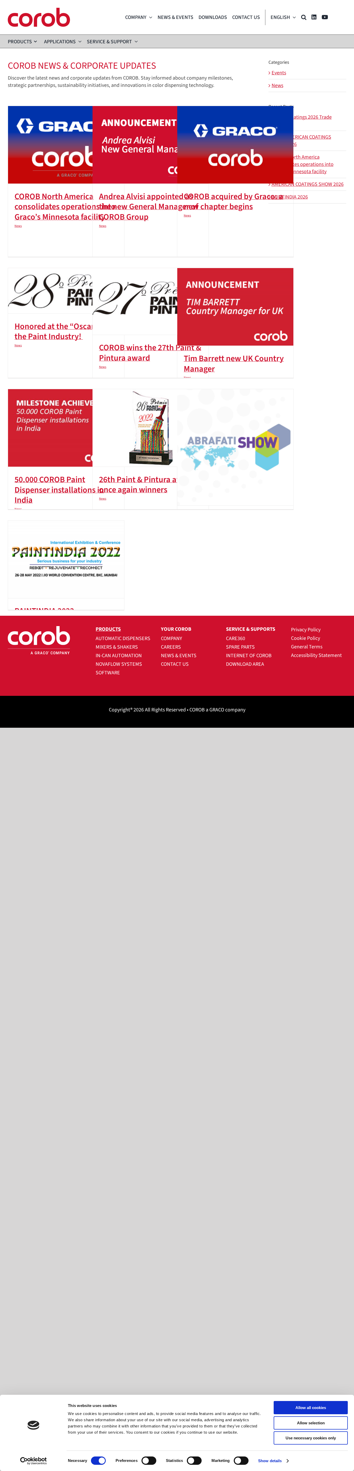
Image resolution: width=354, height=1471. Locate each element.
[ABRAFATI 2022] (235, 447)
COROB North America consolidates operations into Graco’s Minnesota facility (65, 207)
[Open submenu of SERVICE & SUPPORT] (135, 41)
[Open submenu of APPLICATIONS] (79, 41)
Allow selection (311, 1423)
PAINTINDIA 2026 (290, 197)
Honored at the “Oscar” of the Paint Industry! (61, 331)
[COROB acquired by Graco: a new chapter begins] (235, 145)
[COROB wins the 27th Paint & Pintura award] (151, 301)
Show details (270, 1461)
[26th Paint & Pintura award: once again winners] (151, 428)
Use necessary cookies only (311, 1438)
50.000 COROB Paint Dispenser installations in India (59, 490)
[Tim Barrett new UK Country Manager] (235, 307)
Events (279, 72)
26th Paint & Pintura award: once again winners (148, 485)
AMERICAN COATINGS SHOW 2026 (308, 184)
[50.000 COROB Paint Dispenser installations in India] (66, 428)
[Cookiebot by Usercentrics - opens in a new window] (33, 1461)
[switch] (148, 1460)
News (18, 226)
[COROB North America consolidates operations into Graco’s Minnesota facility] (66, 145)
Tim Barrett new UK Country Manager (234, 364)
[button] (303, 17)
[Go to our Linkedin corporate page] (313, 17)
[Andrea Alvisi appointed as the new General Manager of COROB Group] (151, 145)
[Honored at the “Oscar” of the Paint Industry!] (66, 290)
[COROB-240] (39, 10)
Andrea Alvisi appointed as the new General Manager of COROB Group (148, 207)
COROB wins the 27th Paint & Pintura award (150, 353)
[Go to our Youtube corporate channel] (325, 17)
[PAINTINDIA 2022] (66, 559)
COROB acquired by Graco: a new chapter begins (233, 202)
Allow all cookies (310, 1407)
